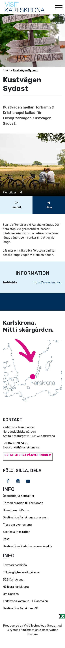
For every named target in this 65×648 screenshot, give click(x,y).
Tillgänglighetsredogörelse (21, 572)
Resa (6, 539)
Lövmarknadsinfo (15, 565)
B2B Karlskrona (13, 579)
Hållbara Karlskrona (16, 586)
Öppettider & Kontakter (18, 496)
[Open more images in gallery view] (32, 164)
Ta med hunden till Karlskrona (23, 503)
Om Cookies (11, 594)
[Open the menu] (58, 7)
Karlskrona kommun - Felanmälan (25, 601)
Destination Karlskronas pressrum (25, 517)
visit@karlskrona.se (26, 447)
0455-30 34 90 (18, 443)
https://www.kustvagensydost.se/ (47, 282)
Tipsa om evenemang (17, 524)
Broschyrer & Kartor (16, 510)
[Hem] (25, 7)
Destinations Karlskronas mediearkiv (27, 546)
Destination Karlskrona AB (20, 608)
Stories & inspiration (16, 532)
